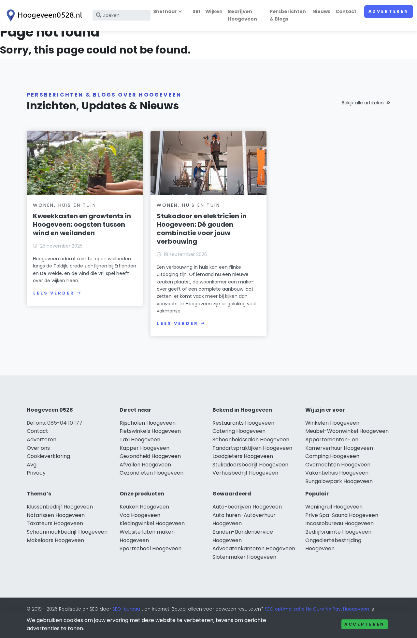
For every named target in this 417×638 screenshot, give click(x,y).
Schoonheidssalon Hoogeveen (250, 439)
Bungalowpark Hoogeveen (339, 481)
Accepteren (364, 624)
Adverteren (388, 11)
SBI (196, 11)
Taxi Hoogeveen (140, 439)
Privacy (36, 473)
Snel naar (165, 11)
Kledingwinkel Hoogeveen (152, 523)
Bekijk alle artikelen (363, 102)
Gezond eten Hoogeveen (151, 473)
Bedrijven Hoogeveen (242, 15)
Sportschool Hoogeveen (150, 548)
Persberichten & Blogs (288, 15)
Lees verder (53, 293)
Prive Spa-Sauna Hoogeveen (341, 515)
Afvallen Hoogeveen (145, 464)
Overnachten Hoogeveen (337, 464)
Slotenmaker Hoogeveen (244, 557)
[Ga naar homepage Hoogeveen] (43, 15)
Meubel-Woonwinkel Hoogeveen (347, 431)
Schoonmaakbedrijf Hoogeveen (67, 532)
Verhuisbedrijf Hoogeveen (245, 473)
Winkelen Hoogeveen (332, 423)
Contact (346, 11)
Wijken (214, 11)
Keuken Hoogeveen (144, 506)
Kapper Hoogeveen (144, 448)
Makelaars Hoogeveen (55, 540)
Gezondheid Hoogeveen (150, 456)
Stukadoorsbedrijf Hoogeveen (250, 464)
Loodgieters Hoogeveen (242, 456)
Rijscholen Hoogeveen (148, 423)
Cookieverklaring (48, 456)
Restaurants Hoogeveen (243, 423)
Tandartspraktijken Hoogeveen (252, 448)
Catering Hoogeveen (239, 431)
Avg (31, 464)
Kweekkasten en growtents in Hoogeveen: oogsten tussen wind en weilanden (82, 224)
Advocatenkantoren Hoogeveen (253, 548)
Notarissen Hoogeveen (56, 515)
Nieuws (321, 11)
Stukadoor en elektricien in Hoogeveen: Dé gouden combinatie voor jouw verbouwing (202, 228)
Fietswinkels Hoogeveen (150, 431)
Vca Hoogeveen (140, 515)
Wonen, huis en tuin (64, 205)
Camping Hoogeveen (332, 456)
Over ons (38, 448)
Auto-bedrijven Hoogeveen (247, 506)
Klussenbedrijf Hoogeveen (60, 506)
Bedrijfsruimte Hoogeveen (338, 532)
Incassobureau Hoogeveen (339, 523)
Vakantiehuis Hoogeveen (336, 473)
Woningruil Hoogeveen (334, 506)
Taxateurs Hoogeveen (55, 523)
